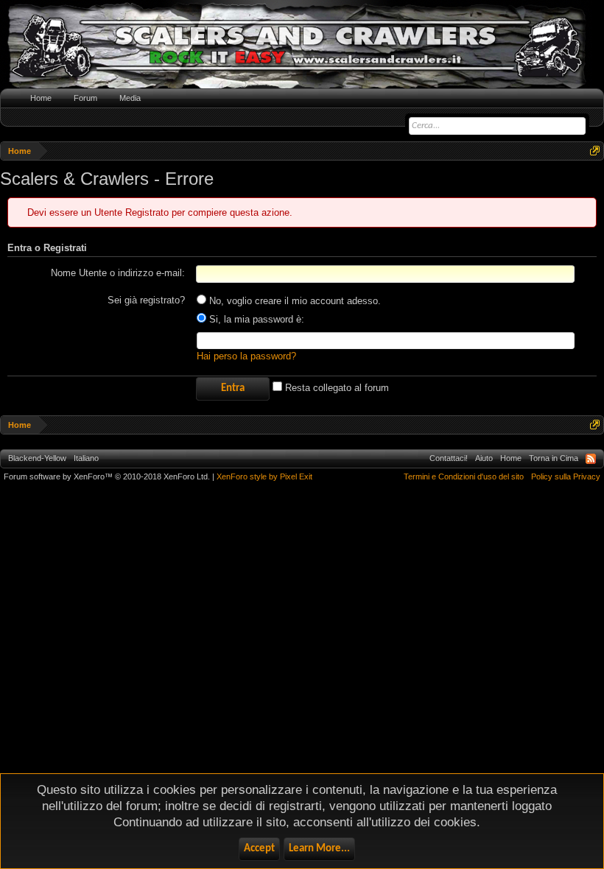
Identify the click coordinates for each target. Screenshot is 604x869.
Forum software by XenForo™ (107, 476)
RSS (591, 459)
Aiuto (484, 458)
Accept (259, 848)
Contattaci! (448, 458)
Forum (85, 98)
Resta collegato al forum (335, 387)
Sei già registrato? (146, 300)
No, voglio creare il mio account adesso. (293, 300)
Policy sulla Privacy (565, 476)
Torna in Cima (553, 458)
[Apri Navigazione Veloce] (595, 150)
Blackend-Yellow (37, 458)
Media (130, 98)
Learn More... (319, 848)
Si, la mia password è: (255, 319)
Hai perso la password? (246, 356)
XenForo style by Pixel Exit (264, 476)
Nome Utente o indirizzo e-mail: (118, 272)
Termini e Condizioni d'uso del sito (464, 476)
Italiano (86, 458)
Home (41, 98)
